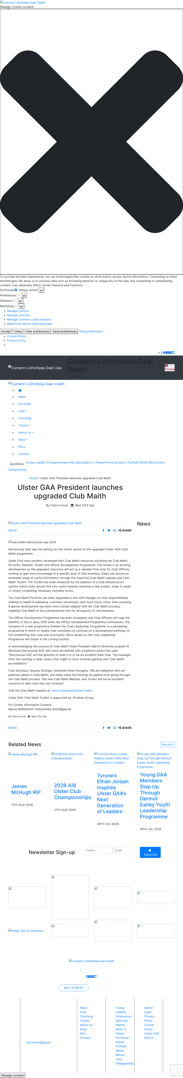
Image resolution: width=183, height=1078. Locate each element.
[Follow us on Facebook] (165, 352)
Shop (21, 439)
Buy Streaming (109, 988)
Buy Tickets (73, 988)
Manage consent (12, 1075)
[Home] (95, 390)
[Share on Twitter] (109, 530)
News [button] (22, 397)
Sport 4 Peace (94, 462)
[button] (91, 141)
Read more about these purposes (29, 323)
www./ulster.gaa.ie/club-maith (72, 690)
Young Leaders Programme (44, 462)
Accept (6, 331)
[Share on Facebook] (104, 530)
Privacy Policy (16, 340)
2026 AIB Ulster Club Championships (72, 791)
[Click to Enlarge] (70, 523)
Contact (23, 454)
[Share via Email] (115, 530)
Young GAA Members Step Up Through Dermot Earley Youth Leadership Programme (155, 796)
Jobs (161, 462)
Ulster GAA (151, 1033)
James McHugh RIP (26, 789)
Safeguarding (17, 469)
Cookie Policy (16, 336)
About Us (24, 432)
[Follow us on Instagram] (170, 352)
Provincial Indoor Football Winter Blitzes (131, 462)
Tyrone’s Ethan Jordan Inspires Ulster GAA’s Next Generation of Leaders (113, 794)
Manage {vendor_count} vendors (29, 319)
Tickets (170, 369)
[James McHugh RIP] (22, 754)
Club (21, 411)
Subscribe (150, 854)
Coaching (24, 418)
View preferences (37, 331)
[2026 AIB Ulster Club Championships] (72, 756)
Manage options (18, 311)
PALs (21, 446)
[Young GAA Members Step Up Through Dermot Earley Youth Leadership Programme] (156, 760)
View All (166, 744)
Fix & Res (24, 404)
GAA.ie (148, 1037)
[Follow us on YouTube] (173, 352)
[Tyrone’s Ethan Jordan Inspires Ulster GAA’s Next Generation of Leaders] (113, 758)
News (12, 530)
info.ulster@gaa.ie (38, 1042)
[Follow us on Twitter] (168, 352)
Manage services (18, 315)
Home (33, 478)
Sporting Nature (73, 462)
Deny (18, 331)
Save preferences (64, 331)
